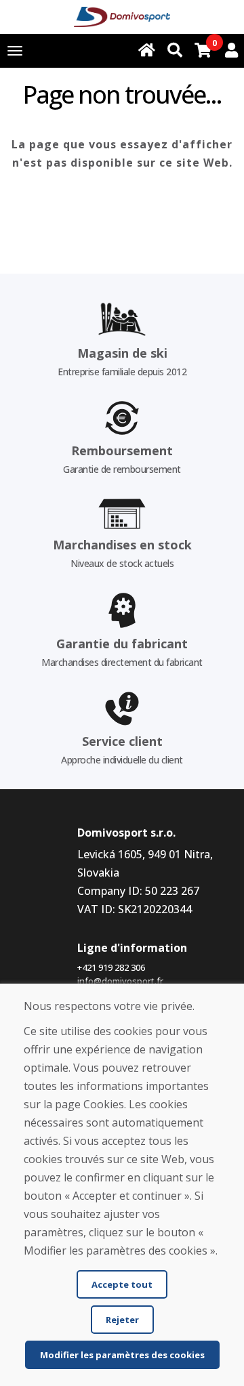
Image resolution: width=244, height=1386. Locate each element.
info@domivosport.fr (120, 981)
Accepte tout (122, 1284)
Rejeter (122, 1320)
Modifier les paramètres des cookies (122, 1355)
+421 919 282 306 (111, 967)
